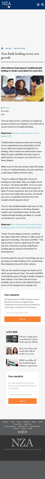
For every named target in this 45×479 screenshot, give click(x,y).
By (5, 108)
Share (3, 114)
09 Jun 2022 (5, 111)
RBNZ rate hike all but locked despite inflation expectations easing (29, 363)
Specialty (8, 48)
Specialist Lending (19, 48)
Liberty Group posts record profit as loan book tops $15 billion (28, 339)
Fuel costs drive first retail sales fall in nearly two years (28, 351)
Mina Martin (6, 108)
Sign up (22, 319)
